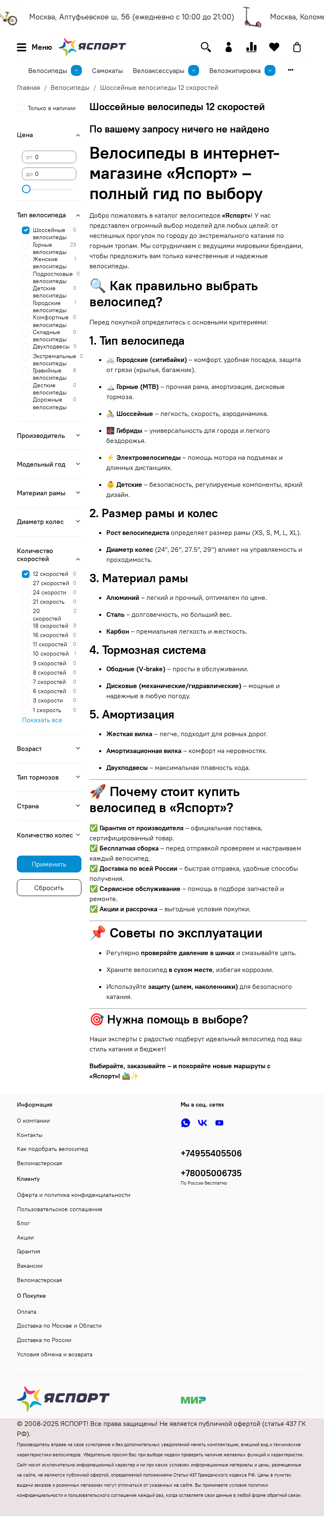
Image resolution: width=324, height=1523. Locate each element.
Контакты (30, 1135)
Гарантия (28, 1251)
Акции (25, 1237)
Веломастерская (39, 1163)
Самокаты (107, 70)
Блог (23, 1223)
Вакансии (30, 1265)
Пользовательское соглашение (60, 1209)
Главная (28, 87)
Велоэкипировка (235, 70)
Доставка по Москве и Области (59, 1325)
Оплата (26, 1311)
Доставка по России (44, 1340)
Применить (49, 864)
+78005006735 (211, 1173)
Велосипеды (47, 70)
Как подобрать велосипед (52, 1149)
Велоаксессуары (158, 70)
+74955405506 (211, 1153)
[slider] (26, 189)
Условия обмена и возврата (54, 1354)
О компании (33, 1120)
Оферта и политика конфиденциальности (73, 1195)
